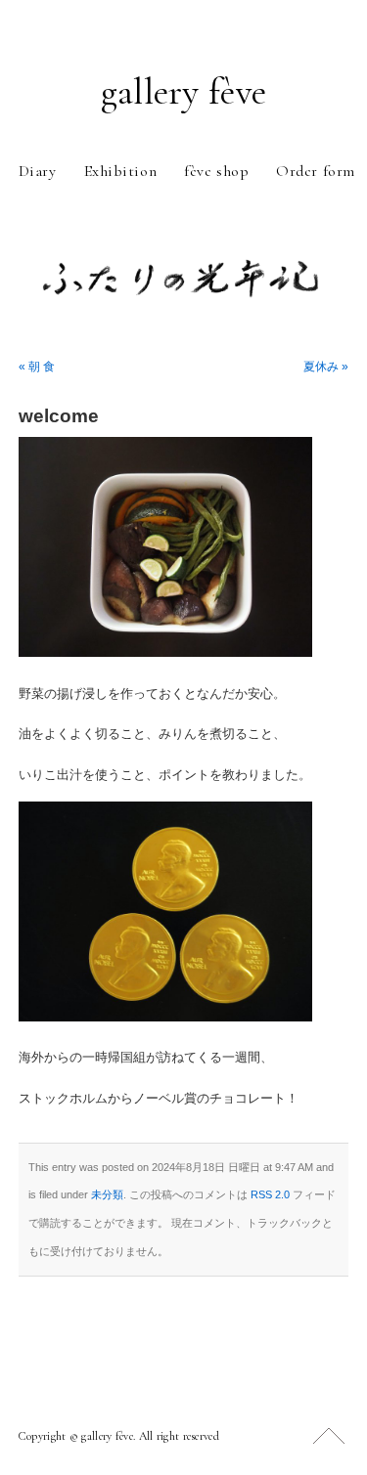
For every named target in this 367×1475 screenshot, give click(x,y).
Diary (38, 171)
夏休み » (325, 366)
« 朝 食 (37, 366)
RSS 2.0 (270, 1194)
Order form (315, 171)
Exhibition (121, 171)
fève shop (216, 171)
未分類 (107, 1194)
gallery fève (183, 91)
